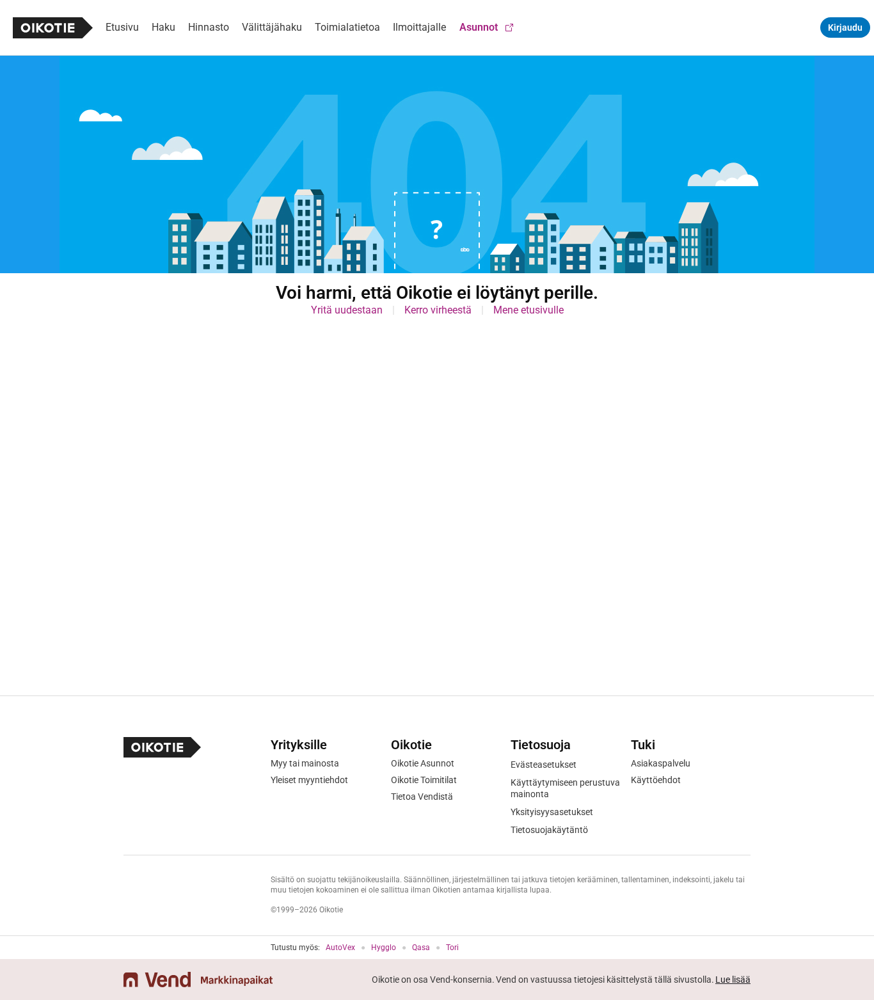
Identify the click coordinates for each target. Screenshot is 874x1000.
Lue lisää (733, 979)
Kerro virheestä (438, 310)
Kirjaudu (845, 27)
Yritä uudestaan (347, 310)
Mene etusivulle (528, 310)
